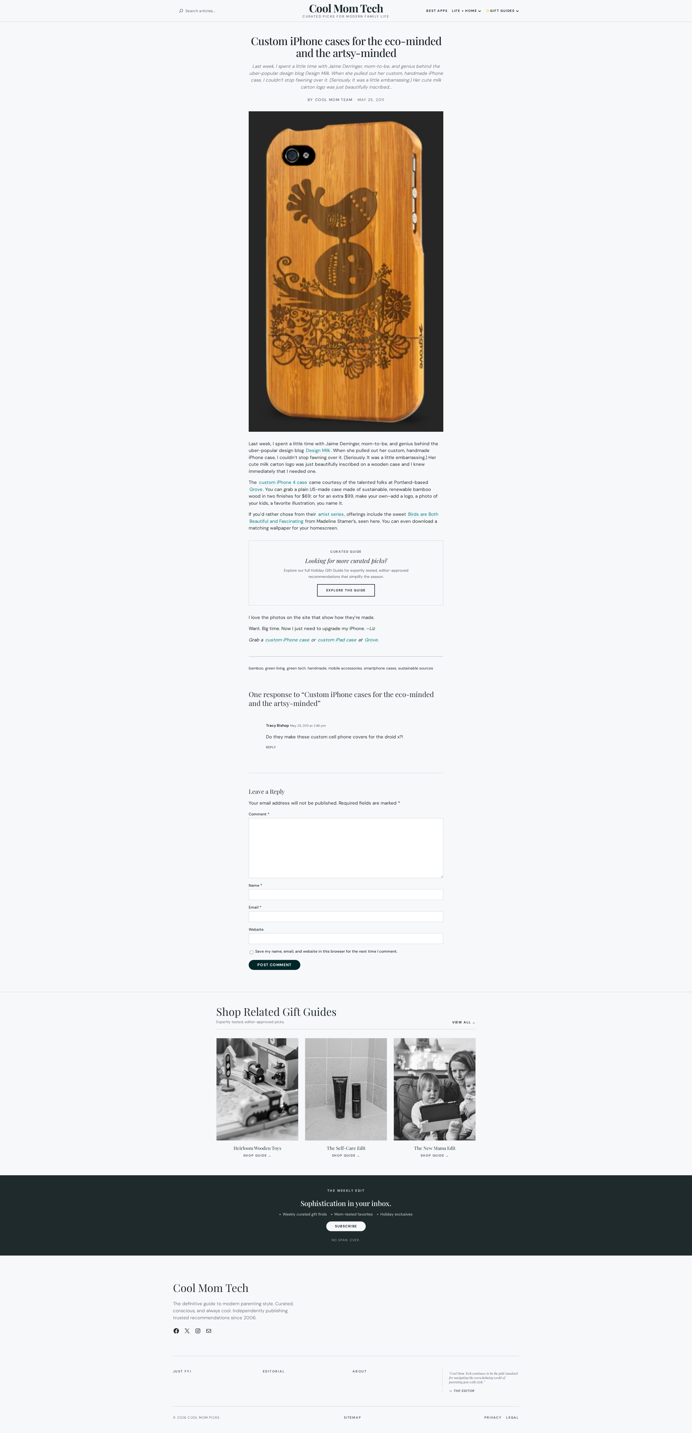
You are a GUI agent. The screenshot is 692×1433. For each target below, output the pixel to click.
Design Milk (318, 450)
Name (255, 885)
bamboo (256, 668)
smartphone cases (380, 668)
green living (275, 668)
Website (256, 929)
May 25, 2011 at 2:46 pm (308, 726)
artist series (331, 514)
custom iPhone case (288, 640)
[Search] (181, 11)
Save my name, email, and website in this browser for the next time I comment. (326, 951)
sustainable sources (415, 668)
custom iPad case (337, 640)
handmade (317, 668)
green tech (296, 668)
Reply (271, 747)
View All (464, 1022)
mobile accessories (345, 668)
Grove (255, 489)
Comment (259, 814)
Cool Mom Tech (346, 8)
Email (255, 907)
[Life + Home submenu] (479, 10)
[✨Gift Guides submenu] (517, 10)
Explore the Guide (350, 592)
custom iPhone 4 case (283, 482)
